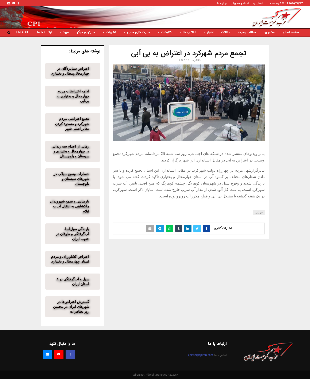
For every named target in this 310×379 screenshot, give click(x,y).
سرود (66, 32)
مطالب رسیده (247, 32)
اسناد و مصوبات (240, 3)
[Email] (47, 354)
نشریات (111, 32)
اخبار (210, 32)
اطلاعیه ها (189, 32)
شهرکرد (259, 212)
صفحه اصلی (291, 32)
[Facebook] (70, 354)
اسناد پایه (257, 3)
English (22, 32)
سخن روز (269, 32)
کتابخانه (166, 32)
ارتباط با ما (44, 32)
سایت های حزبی (138, 32)
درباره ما (222, 3)
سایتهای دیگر (86, 32)
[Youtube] (58, 354)
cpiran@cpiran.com (200, 355)
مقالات (225, 32)
